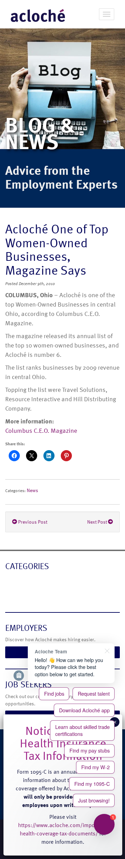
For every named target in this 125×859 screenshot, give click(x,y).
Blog (11, 580)
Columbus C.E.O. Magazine (41, 430)
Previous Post (32, 521)
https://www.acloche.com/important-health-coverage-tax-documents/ (63, 829)
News (32, 490)
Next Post (97, 521)
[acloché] (38, 14)
